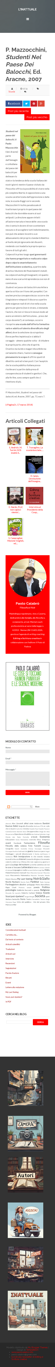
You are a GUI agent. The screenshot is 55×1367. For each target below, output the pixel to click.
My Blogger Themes (38, 1347)
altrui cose (28, 823)
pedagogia (31, 884)
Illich (15, 856)
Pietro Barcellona (43, 884)
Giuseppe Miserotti (42, 849)
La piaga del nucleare (20, 864)
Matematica (25, 875)
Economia (45, 836)
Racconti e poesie (32, 890)
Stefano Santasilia (13, 899)
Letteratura (27, 867)
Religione (45, 890)
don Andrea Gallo (37, 834)
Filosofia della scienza (16, 846)
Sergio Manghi (30, 896)
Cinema (26, 829)
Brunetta (29, 826)
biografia (22, 826)
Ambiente (38, 823)
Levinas (41, 867)
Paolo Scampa (44, 882)
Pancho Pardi (25, 882)
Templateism (32, 1350)
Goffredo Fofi (22, 851)
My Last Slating (25, 878)
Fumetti (37, 846)
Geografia (9, 849)
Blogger (32, 914)
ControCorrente (11, 831)
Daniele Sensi (21, 831)
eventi (8, 843)
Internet (22, 859)
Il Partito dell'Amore (40, 854)
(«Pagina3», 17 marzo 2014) (19, 404)
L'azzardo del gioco (33, 859)
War (14, 905)
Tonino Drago (45, 899)
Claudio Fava (33, 829)
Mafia (47, 870)
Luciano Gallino (32, 870)
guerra (30, 851)
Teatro (28, 899)
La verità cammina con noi (40, 865)
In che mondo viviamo (40, 856)
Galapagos (46, 846)
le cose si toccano (13, 867)
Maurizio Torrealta (37, 875)
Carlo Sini (19, 829)
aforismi (8, 823)
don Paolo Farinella (20, 837)
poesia (36, 887)
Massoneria (15, 875)
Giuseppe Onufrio (12, 851)
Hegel (47, 851)
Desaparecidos (33, 831)
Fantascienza (29, 843)
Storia (22, 899)
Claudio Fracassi (44, 829)
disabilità (27, 834)
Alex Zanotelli (17, 823)
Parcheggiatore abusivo (16, 884)
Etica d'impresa (43, 839)
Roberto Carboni (28, 893)
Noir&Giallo (41, 878)
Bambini (46, 823)
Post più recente (18, 111)
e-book (34, 837)
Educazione (10, 839)
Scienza (39, 893)
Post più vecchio (37, 117)
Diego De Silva (44, 831)
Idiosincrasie (27, 854)
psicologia (11, 890)
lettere (36, 867)
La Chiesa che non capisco (29, 862)
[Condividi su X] (26, 104)
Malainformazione (13, 873)
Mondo (47, 875)
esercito (32, 839)
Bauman (9, 826)
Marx (28, 873)
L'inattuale (27, 9)
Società (40, 896)
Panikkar (34, 881)
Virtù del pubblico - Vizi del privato (31, 902)
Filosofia (44, 842)
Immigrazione (24, 856)
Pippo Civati (11, 887)
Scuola (12, 91)
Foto (30, 846)
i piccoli (18, 854)
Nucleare (16, 882)
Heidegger (10, 854)
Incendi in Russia (12, 859)
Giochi (17, 849)
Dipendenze (19, 834)
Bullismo (37, 826)
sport (47, 896)
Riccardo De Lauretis (13, 893)
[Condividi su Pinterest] (34, 104)
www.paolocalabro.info (22, 1352)
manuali (23, 873)
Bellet (15, 826)
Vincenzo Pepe (11, 902)
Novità (8, 882)
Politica (46, 887)
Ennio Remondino (22, 840)
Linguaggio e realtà (19, 870)
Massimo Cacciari (37, 873)
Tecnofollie (36, 899)
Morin (8, 879)
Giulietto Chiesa (27, 849)
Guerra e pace (39, 851)
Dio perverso (10, 834)
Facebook (17, 843)
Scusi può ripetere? (15, 896)
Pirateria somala (25, 887)
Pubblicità (20, 890)
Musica (14, 879)
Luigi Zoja (41, 870)
